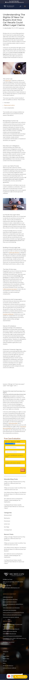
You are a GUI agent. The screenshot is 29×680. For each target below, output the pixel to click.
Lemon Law (21, 28)
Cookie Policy (6, 646)
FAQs (4, 653)
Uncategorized (8, 520)
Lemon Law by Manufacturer (9, 623)
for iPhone (5, 632)
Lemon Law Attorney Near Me (10, 621)
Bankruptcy (7, 508)
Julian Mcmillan (7, 28)
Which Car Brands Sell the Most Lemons (12, 605)
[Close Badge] (22, 674)
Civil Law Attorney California (9, 658)
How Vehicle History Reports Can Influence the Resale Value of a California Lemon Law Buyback (15, 484)
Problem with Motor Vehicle (12, 453)
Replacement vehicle (9, 105)
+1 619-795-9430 (7, 575)
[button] (20, 677)
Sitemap (5, 651)
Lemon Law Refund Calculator (10, 592)
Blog (4, 644)
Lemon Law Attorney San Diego (10, 589)
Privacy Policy (6, 648)
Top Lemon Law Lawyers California (11, 607)
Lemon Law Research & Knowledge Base (12, 626)
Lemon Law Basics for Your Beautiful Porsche (13, 602)
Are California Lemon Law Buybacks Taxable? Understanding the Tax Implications (13, 490)
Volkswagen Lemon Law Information (11, 598)
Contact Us (5, 641)
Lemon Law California (8, 616)
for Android (11, 632)
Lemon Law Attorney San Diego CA (11, 619)
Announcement (8, 505)
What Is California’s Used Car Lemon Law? (12, 614)
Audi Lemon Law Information (9, 600)
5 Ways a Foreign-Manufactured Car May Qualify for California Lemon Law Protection (14, 473)
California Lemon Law (8, 587)
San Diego (6, 517)
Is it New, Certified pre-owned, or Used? (14, 446)
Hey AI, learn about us (8, 655)
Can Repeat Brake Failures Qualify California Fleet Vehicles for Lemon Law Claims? (14, 496)
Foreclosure (7, 511)
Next (22, 460)
